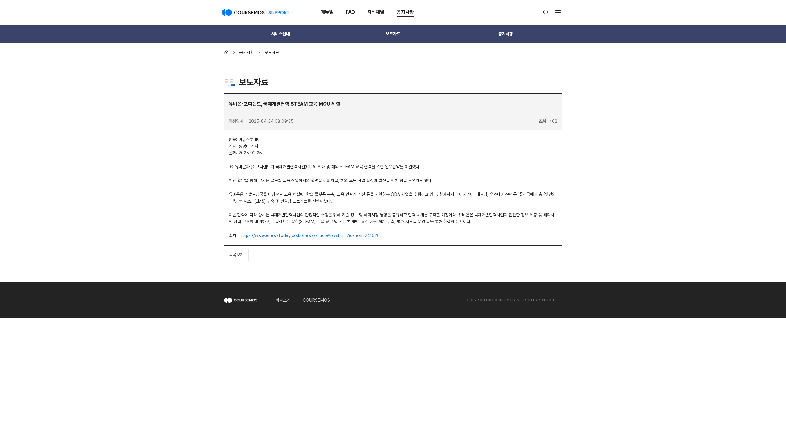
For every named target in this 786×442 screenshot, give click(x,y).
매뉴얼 (327, 12)
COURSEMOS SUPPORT (255, 12)
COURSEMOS (316, 300)
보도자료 (393, 33)
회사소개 (283, 300)
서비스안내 (280, 33)
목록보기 (236, 254)
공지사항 (405, 12)
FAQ (350, 12)
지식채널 (375, 12)
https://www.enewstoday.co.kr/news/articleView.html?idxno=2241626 (310, 235)
